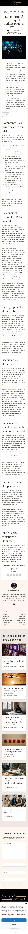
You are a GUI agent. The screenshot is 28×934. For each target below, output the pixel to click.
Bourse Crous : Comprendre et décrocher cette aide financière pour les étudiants (14, 780)
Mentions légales (14, 931)
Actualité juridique (12, 11)
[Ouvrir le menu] (24, 3)
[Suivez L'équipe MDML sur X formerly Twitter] (14, 604)
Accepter (14, 920)
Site (4, 879)
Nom (5, 865)
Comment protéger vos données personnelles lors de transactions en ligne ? (7, 618)
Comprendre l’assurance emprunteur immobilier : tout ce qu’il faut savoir (21, 618)
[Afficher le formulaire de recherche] (3, 3)
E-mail (5, 872)
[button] (26, 903)
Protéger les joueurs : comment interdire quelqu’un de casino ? (14, 661)
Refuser (14, 924)
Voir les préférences (14, 928)
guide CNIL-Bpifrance (10, 389)
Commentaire (7, 843)
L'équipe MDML (15, 30)
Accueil (4, 11)
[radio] (7, 575)
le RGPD (4, 547)
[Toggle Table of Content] (5, 114)
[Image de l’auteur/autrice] (8, 30)
